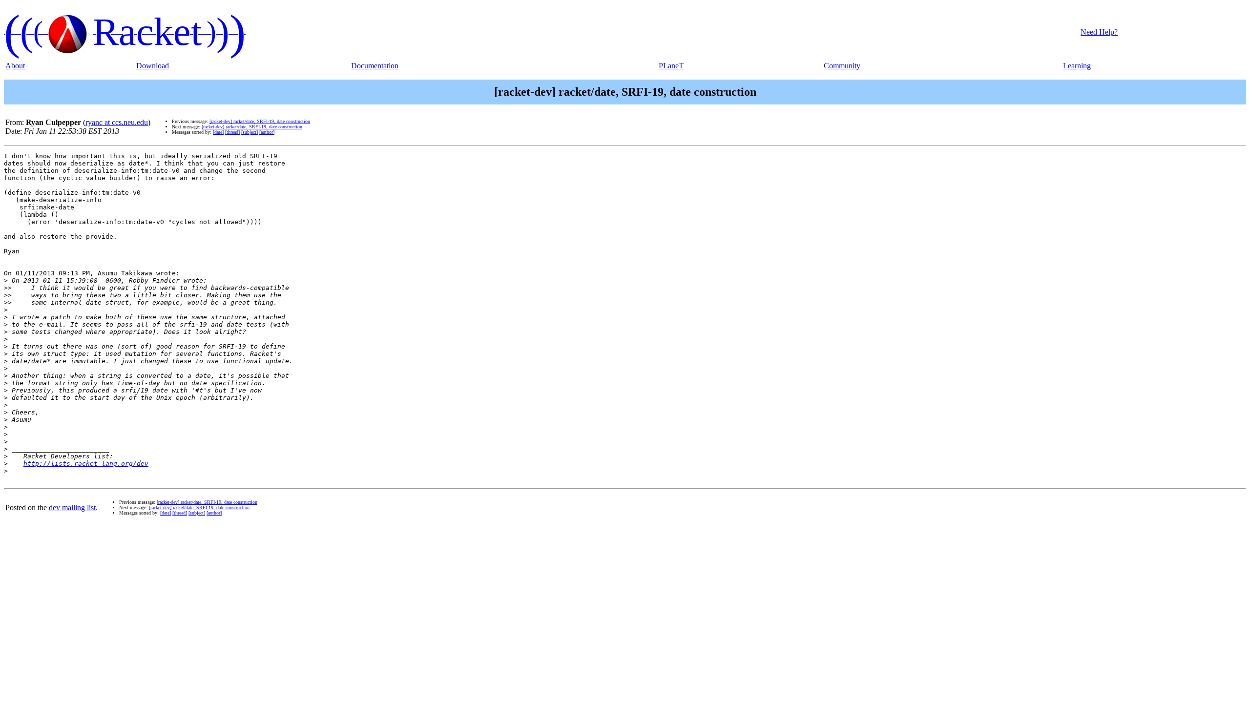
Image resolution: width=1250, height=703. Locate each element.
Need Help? (1099, 32)
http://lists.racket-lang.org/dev (85, 463)
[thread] (232, 132)
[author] (266, 132)
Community (842, 66)
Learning (1077, 66)
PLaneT (671, 66)
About (15, 66)
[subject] (249, 132)
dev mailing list (72, 507)
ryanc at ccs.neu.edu (116, 122)
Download (152, 66)
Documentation (374, 66)
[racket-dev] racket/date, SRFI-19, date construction (259, 121)
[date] (218, 132)
